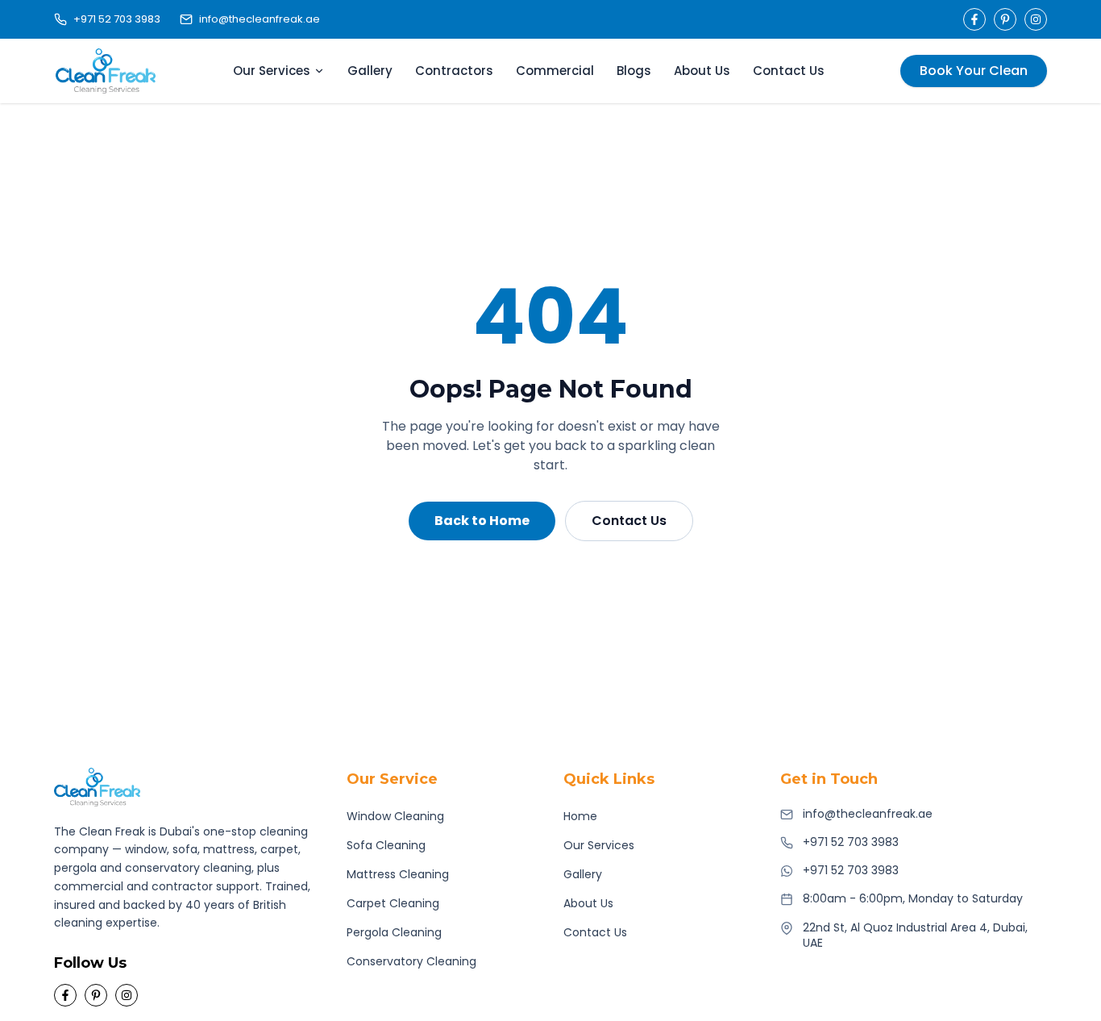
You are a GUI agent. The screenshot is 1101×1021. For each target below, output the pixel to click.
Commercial (555, 70)
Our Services (271, 70)
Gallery (370, 70)
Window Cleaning (395, 816)
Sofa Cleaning (386, 845)
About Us (702, 70)
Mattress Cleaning (398, 874)
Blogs (634, 70)
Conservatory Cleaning (411, 961)
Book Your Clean (974, 70)
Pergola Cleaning (394, 932)
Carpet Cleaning (393, 903)
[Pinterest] (1005, 19)
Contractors (454, 70)
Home (580, 816)
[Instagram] (1035, 19)
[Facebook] (974, 19)
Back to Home (482, 520)
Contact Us (789, 70)
